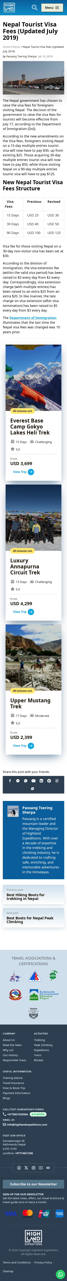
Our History (10, 1055)
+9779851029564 (26, 1114)
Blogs (6, 1098)
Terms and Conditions (17, 1262)
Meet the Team (12, 1045)
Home (6, 47)
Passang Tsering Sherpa (21, 56)
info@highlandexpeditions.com (27, 1124)
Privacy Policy (43, 1262)
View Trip (33, 413)
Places (16, 47)
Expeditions (41, 1050)
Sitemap (8, 1271)
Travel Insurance (13, 1083)
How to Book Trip (14, 1088)
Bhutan (38, 1060)
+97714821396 (24, 1153)
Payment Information (16, 1093)
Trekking (39, 1040)
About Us (9, 1040)
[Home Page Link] (33, 1237)
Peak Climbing (43, 1045)
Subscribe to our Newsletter (33, 1184)
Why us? (8, 1050)
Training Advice (13, 1078)
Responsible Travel (15, 1060)
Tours (37, 1055)
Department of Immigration (33, 317)
